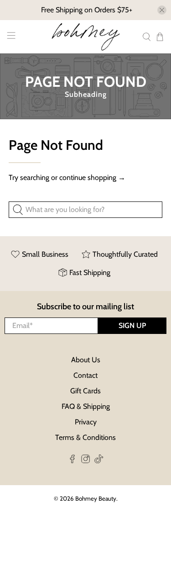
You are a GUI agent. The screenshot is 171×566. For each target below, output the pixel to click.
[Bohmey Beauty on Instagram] (85, 460)
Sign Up (132, 325)
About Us (85, 359)
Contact (85, 375)
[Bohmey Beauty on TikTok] (98, 460)
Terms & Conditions (85, 437)
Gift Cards (85, 390)
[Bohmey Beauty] (86, 36)
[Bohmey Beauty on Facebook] (72, 460)
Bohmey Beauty (95, 498)
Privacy (86, 422)
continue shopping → (92, 177)
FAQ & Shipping (86, 406)
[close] (161, 10)
